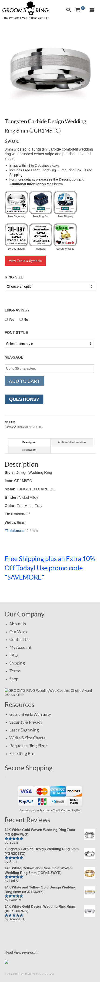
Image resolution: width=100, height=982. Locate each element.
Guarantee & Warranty (30, 714)
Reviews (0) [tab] (29, 449)
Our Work (18, 631)
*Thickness (14, 531)
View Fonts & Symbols (25, 261)
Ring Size (14, 277)
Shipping (17, 662)
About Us (17, 623)
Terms (15, 670)
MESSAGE (14, 357)
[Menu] (92, 10)
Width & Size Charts (27, 737)
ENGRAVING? (17, 310)
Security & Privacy (25, 722)
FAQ (13, 655)
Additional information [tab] (72, 442)
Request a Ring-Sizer (28, 745)
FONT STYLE (16, 333)
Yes (11, 319)
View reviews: (24, 952)
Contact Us (19, 639)
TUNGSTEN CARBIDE (30, 427)
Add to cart (24, 381)
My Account (20, 647)
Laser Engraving (24, 729)
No (25, 319)
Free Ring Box (22, 753)
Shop (13, 678)
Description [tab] (29, 442)
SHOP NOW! (20, 591)
